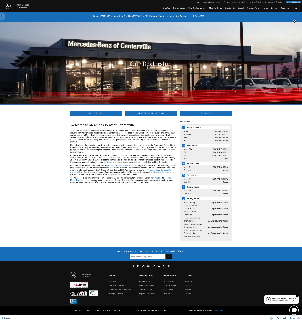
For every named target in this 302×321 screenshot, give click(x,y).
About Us (188, 281)
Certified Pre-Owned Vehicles (120, 289)
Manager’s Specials (116, 294)
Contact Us (206, 113)
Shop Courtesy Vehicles (197, 8)
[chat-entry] (294, 310)
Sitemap (97, 310)
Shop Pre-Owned (215, 8)
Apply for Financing (146, 285)
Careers (188, 294)
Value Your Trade (145, 289)
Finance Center (145, 281)
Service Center (168, 281)
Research (274, 8)
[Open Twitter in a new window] (133, 266)
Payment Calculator (146, 294)
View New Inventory (96, 113)
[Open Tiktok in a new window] (153, 266)
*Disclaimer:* (199, 16)
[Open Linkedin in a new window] (158, 266)
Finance (265, 8)
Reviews (188, 289)
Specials (241, 8)
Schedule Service (293, 2)
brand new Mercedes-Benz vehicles (121, 165)
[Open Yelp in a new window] (164, 266)
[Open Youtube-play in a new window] (143, 266)
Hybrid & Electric (179, 8)
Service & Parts (253, 8)
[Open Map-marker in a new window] (169, 266)
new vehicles (156, 178)
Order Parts (167, 294)
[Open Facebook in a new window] (138, 266)
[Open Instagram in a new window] (148, 266)
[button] (296, 8)
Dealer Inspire (218, 310)
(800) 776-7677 (221, 134)
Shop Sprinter (230, 8)
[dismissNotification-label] (297, 295)
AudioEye (117, 310)
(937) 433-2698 (261, 2)
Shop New (166, 8)
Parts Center (168, 289)
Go (169, 256)
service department (163, 172)
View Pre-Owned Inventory (151, 113)
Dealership (285, 8)
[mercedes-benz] (8, 6)
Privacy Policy (78, 310)
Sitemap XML (107, 310)
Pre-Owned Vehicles (116, 285)
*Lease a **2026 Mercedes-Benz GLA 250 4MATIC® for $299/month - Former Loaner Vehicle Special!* (140, 16)
